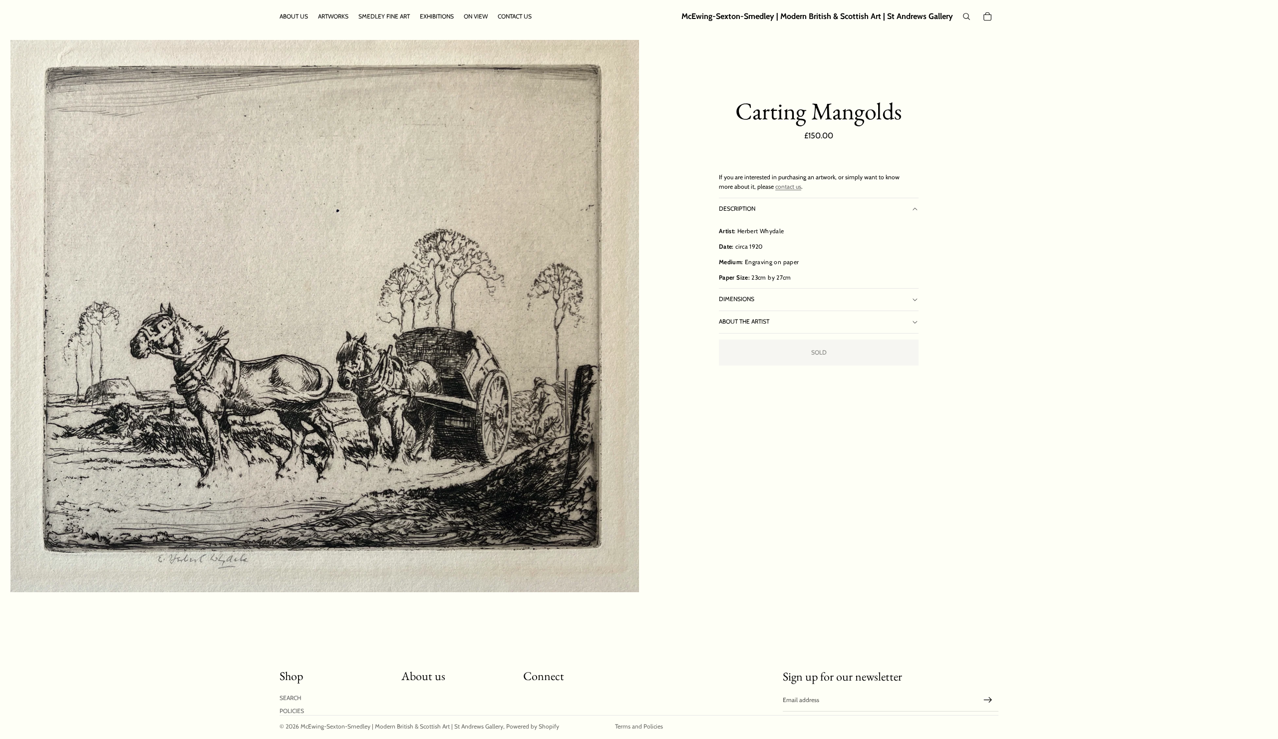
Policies (292, 711)
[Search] (966, 16)
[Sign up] (987, 700)
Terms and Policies (639, 726)
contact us (788, 186)
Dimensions (736, 299)
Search (290, 698)
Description (737, 208)
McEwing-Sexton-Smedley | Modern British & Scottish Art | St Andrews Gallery (402, 726)
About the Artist (744, 321)
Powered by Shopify (532, 726)
